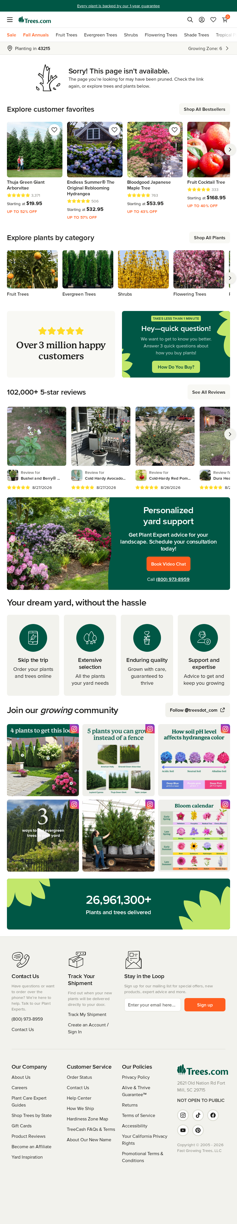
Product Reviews (28, 1136)
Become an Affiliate (31, 1146)
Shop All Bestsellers (204, 109)
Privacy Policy (136, 1077)
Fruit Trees (66, 34)
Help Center (79, 1097)
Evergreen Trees (100, 34)
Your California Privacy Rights (144, 1139)
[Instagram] (183, 1115)
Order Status (79, 1077)
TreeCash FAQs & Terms (91, 1129)
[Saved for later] (54, 130)
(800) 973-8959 (173, 579)
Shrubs (131, 34)
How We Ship (80, 1108)
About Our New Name (89, 1139)
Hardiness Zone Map (87, 1118)
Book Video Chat (168, 563)
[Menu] (11, 20)
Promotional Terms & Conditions (142, 1157)
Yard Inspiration (27, 1156)
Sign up (205, 1004)
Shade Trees (196, 34)
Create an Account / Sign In (88, 1028)
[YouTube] (183, 1130)
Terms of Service (138, 1115)
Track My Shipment (87, 1014)
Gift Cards (22, 1125)
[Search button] (190, 20)
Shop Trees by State (32, 1115)
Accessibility (134, 1125)
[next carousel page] (230, 149)
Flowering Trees (161, 34)
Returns (130, 1104)
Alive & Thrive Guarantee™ (136, 1091)
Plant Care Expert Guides (29, 1101)
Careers (19, 1087)
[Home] (34, 19)
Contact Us (23, 1029)
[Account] (202, 19)
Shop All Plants (209, 237)
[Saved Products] (213, 19)
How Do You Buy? (176, 366)
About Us (21, 1077)
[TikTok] (198, 1115)
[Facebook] (213, 1115)
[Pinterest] (198, 1130)
